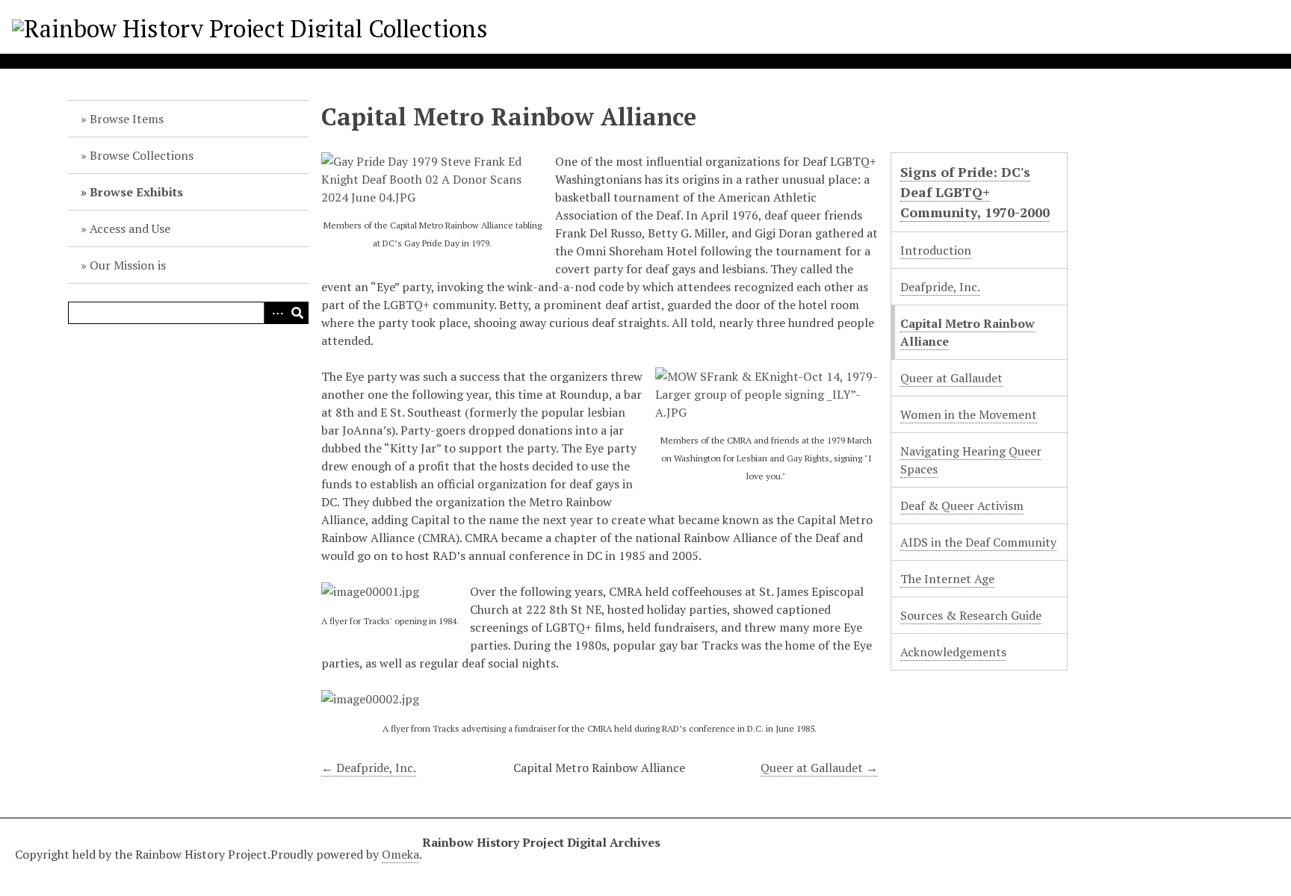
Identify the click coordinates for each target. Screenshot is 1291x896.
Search (297, 313)
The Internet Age (947, 578)
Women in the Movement (968, 414)
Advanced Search (275, 313)
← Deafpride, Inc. (368, 767)
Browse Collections (142, 155)
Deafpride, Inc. (940, 287)
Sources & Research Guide (970, 615)
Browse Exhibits (136, 192)
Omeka (400, 854)
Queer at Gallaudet (951, 378)
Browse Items (127, 119)
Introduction (935, 250)
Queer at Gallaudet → (819, 767)
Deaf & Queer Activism (962, 505)
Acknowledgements (953, 652)
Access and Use (130, 228)
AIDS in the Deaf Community (978, 542)
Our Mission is (128, 265)
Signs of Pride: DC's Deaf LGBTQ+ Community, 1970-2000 (975, 192)
